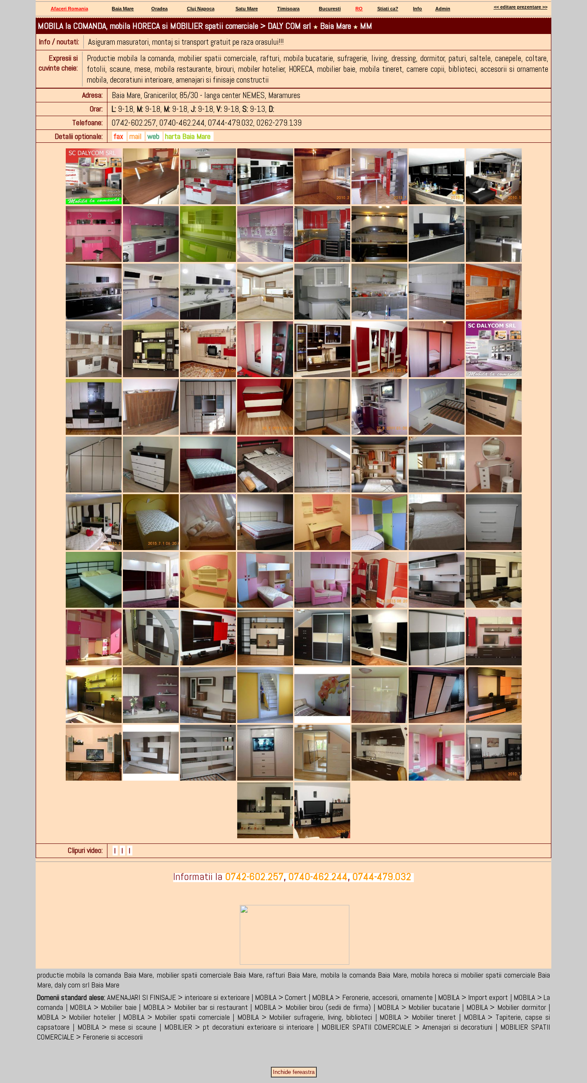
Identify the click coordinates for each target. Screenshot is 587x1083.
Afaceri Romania (69, 8)
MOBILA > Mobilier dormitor (506, 1007)
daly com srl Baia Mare (87, 985)
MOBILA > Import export (473, 997)
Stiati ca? (387, 8)
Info (417, 8)
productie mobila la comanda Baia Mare (95, 975)
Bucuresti (330, 8)
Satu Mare (246, 8)
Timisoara (288, 8)
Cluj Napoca (200, 8)
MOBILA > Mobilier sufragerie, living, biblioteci (304, 1017)
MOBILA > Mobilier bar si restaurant (195, 1007)
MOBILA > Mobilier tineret (417, 1017)
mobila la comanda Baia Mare (364, 975)
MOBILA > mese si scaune (117, 1027)
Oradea (159, 8)
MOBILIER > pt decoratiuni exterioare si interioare (239, 1027)
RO (359, 8)
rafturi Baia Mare (291, 975)
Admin (442, 8)
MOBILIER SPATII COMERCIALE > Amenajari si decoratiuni (406, 1027)
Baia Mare (123, 8)
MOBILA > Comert (280, 997)
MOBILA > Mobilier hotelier (76, 1017)
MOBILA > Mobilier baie (103, 1007)
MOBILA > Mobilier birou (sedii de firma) (312, 1007)
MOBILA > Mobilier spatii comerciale (176, 1017)
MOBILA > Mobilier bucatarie (418, 1007)
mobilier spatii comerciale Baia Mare (210, 975)
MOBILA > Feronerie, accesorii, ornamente (372, 997)
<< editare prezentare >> (520, 6)
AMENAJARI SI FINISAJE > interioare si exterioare (178, 997)
